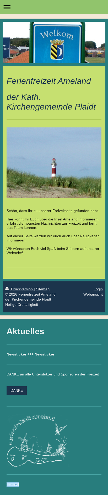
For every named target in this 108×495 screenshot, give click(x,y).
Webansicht (93, 294)
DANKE (16, 390)
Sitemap (43, 289)
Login (98, 289)
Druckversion (22, 289)
